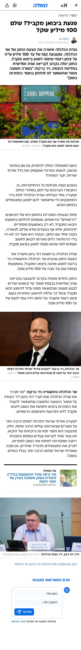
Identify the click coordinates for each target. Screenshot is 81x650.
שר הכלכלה (21, 564)
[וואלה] (40, 5)
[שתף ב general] (7, 5)
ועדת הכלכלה (49, 564)
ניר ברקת (34, 564)
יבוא (74, 564)
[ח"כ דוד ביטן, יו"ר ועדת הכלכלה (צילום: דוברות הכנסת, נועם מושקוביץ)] (40, 528)
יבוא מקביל (64, 564)
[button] (64, 5)
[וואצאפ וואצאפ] (15, 5)
